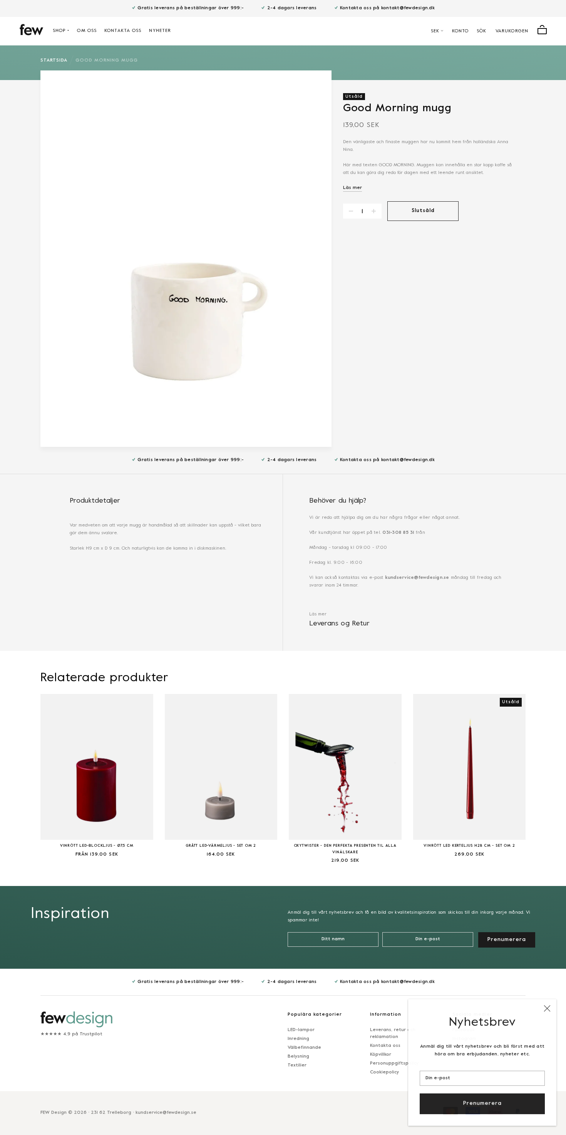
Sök (481, 31)
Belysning (298, 1056)
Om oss (87, 30)
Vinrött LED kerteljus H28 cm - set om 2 (469, 845)
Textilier (297, 1065)
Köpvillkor (380, 1054)
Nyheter (160, 30)
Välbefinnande (304, 1047)
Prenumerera (482, 1103)
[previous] (21, 773)
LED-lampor (301, 1030)
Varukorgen (512, 31)
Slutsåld (423, 211)
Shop (59, 30)
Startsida (53, 60)
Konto (460, 31)
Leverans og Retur (339, 623)
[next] (545, 773)
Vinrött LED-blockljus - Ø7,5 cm (97, 845)
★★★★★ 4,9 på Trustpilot (71, 1034)
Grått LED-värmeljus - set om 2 (221, 845)
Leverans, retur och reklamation (392, 1033)
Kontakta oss (122, 30)
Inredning (298, 1038)
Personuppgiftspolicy (394, 1063)
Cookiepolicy (384, 1072)
